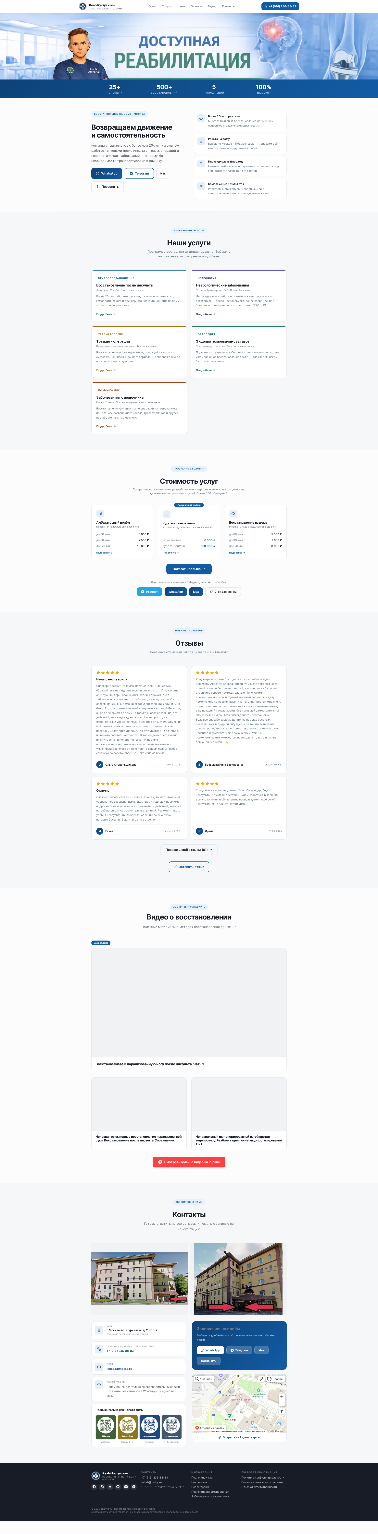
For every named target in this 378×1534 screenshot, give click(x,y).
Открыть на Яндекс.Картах (242, 1437)
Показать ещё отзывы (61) (187, 850)
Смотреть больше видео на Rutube (192, 1162)
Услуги (166, 6)
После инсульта (202, 1477)
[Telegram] (94, 1487)
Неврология (199, 1482)
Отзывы (196, 6)
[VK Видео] (126, 1487)
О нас (152, 6)
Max (163, 173)
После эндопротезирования (210, 1491)
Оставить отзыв (191, 867)
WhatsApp (109, 173)
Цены (181, 6)
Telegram (142, 173)
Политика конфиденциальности (262, 1477)
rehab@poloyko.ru (119, 1368)
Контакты (228, 6)
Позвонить (110, 187)
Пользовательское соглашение (262, 1482)
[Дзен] (118, 1487)
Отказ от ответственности (259, 1487)
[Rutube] (134, 1487)
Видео (212, 6)
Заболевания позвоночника (210, 1496)
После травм (200, 1487)
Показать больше (187, 569)
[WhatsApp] (102, 1487)
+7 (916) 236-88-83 (282, 6)
